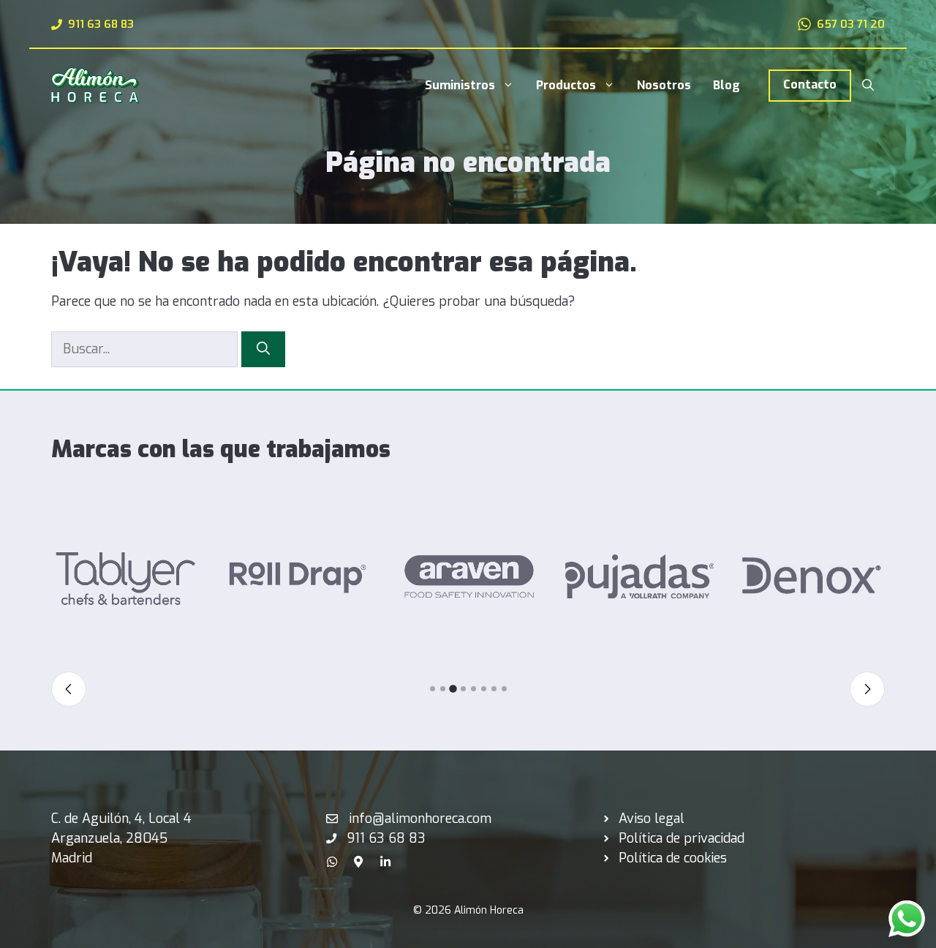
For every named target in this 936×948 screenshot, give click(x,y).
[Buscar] (263, 349)
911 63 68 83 (101, 24)
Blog (726, 85)
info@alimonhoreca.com (420, 818)
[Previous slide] (68, 689)
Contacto (810, 84)
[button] (868, 86)
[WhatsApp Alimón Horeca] (332, 858)
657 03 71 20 (851, 24)
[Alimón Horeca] (95, 84)
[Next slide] (867, 689)
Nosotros (664, 85)
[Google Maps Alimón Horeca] (358, 858)
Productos (566, 85)
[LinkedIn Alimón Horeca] (385, 858)
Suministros (460, 85)
